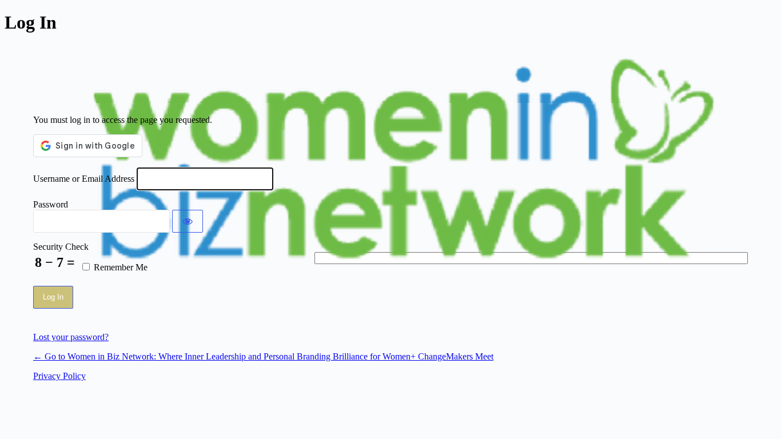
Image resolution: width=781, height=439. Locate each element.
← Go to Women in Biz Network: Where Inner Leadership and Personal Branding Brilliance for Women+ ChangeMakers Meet (263, 356)
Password (50, 204)
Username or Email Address (83, 178)
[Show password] (187, 221)
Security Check (61, 247)
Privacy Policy (59, 376)
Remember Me (121, 267)
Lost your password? (71, 337)
